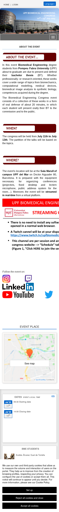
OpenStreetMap (41, 380)
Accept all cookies (29, 505)
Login (15, 4)
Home (6, 4)
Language (49, 3)
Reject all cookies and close (29, 497)
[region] (29, 485)
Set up (29, 490)
